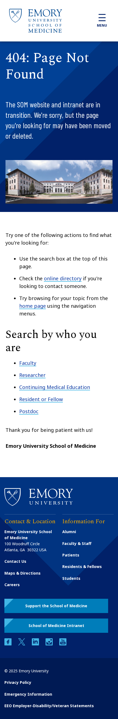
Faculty (27, 363)
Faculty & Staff (76, 543)
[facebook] (8, 644)
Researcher (32, 375)
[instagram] (50, 644)
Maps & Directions (22, 573)
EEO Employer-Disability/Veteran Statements (49, 705)
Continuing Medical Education (54, 387)
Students (71, 578)
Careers (12, 584)
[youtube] (62, 644)
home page (32, 306)
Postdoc (28, 411)
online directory (63, 278)
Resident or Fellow (41, 399)
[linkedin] (36, 644)
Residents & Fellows (82, 566)
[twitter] (22, 644)
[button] (56, 606)
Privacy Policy (17, 682)
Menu (102, 25)
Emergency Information (28, 694)
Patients (70, 555)
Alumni (69, 531)
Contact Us (15, 561)
